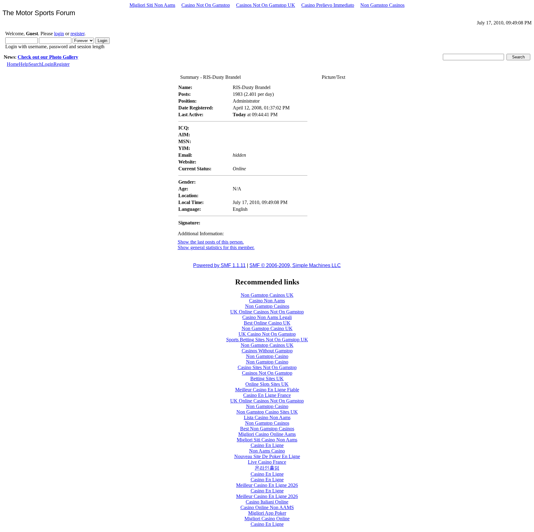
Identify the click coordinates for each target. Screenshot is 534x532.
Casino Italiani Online (267, 501)
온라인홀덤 (267, 467)
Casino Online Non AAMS (267, 507)
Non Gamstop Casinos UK (267, 295)
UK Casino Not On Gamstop (267, 334)
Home (13, 64)
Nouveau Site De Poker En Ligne (267, 456)
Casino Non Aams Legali (267, 317)
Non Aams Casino (267, 450)
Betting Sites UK (267, 378)
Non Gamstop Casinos (382, 5)
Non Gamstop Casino (267, 356)
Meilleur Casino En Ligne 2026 (267, 485)
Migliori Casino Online (267, 518)
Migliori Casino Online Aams (267, 434)
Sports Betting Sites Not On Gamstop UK (267, 339)
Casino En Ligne (267, 445)
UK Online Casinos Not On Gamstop (267, 311)
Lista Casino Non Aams (267, 417)
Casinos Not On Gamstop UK (265, 5)
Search (35, 64)
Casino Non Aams (267, 300)
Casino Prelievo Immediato (327, 5)
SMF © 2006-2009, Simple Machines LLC (295, 265)
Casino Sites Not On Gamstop (267, 367)
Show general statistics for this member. (216, 247)
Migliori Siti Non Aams (152, 5)
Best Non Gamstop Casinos (267, 428)
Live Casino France (267, 462)
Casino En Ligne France (267, 395)
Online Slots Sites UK (267, 384)
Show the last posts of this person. (211, 242)
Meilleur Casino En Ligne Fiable (267, 389)
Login (47, 64)
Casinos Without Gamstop (267, 350)
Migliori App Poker (267, 513)
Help (23, 64)
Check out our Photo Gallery (48, 57)
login (59, 33)
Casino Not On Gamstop (205, 5)
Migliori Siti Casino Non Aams (267, 439)
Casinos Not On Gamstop (267, 373)
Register (61, 64)
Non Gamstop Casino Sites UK (267, 412)
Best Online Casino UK (267, 323)
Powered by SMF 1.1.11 (219, 265)
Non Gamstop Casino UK (267, 328)
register (77, 33)
